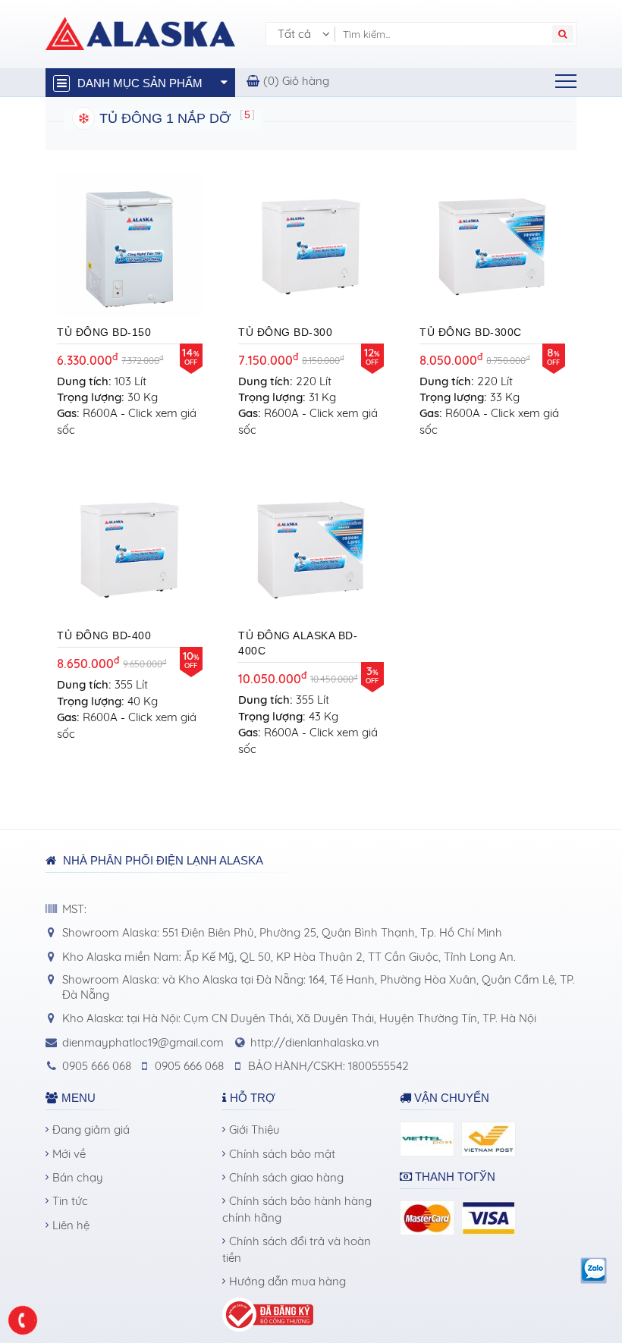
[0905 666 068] (23, 1320)
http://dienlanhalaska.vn (314, 1042)
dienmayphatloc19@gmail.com (143, 1042)
